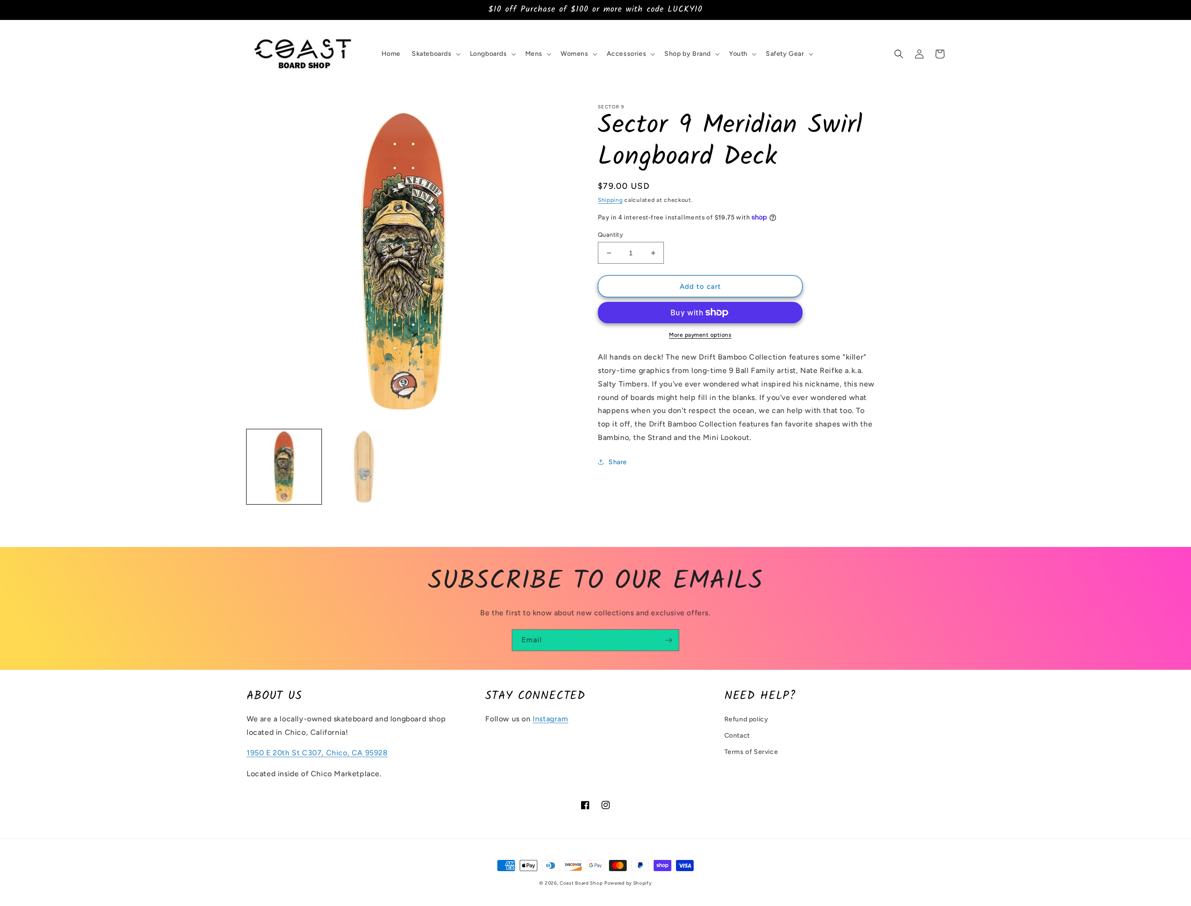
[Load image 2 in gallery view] (363, 466)
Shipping (610, 200)
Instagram (550, 718)
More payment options (700, 335)
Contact (737, 735)
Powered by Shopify (628, 883)
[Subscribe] (668, 640)
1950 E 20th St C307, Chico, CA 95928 (317, 752)
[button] (435, 54)
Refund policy (746, 719)
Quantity (610, 234)
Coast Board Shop (581, 883)
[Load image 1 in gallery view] (284, 466)
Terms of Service (751, 752)
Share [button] (618, 462)
